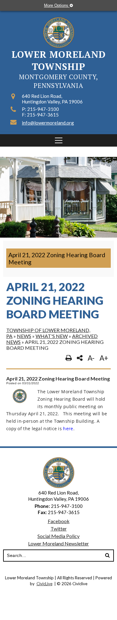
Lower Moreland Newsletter (58, 543)
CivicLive (44, 583)
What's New (52, 336)
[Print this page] (69, 358)
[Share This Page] (80, 358)
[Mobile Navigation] (58, 140)
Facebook (59, 521)
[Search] (107, 555)
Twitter (59, 528)
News (24, 336)
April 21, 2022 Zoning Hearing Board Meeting (56, 258)
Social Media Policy (58, 536)
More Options (57, 5)
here (68, 428)
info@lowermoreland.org (48, 122)
